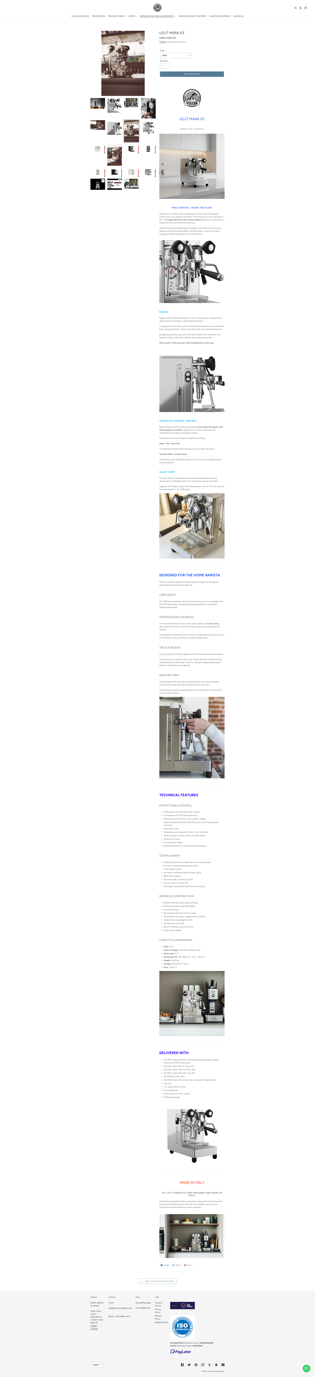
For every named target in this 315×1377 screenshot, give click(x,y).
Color (162, 50)
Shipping (162, 42)
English (96, 1365)
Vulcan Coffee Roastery (216, 1371)
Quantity (164, 61)
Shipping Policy (161, 1322)
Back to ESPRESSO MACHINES (159, 1281)
